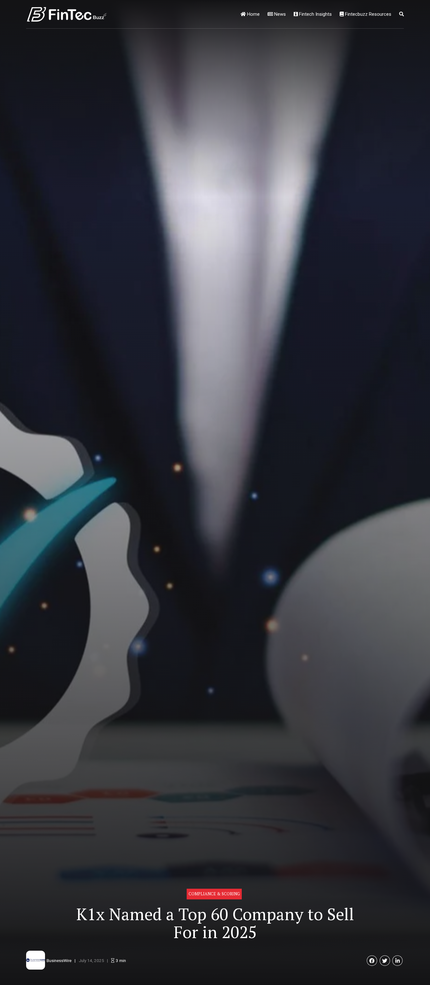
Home (253, 14)
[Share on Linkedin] (397, 960)
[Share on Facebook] (372, 960)
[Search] (401, 14)
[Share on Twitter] (385, 960)
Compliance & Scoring (214, 894)
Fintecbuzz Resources (367, 14)
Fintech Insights (315, 14)
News (279, 14)
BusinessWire (59, 960)
